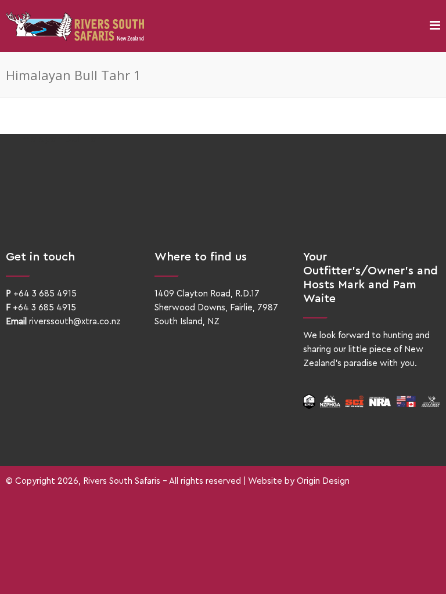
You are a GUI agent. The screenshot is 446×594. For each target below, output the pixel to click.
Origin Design (323, 481)
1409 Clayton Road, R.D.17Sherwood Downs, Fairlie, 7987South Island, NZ (216, 307)
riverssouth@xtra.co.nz (75, 321)
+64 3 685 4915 (45, 293)
